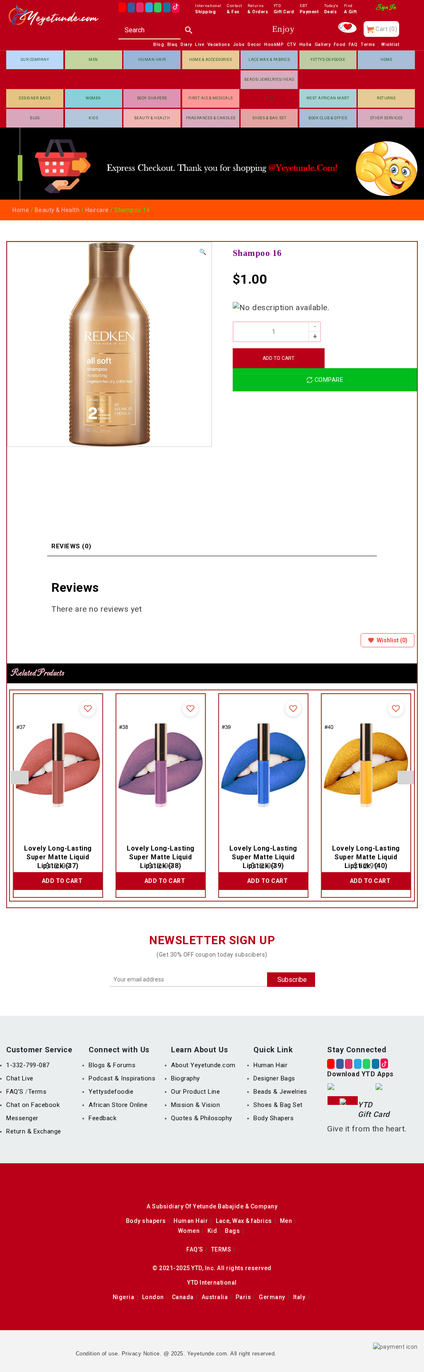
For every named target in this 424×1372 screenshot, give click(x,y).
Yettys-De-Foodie (328, 60)
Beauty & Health (152, 118)
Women (93, 98)
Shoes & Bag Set (269, 118)
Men (93, 60)
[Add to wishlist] (88, 708)
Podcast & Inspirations (122, 1078)
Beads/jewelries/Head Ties (269, 83)
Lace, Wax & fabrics (244, 1221)
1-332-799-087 (28, 1065)
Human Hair (152, 60)
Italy (299, 1297)
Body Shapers (152, 98)
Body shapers (146, 1221)
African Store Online (118, 1105)
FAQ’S (15, 1091)
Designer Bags (35, 98)
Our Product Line (195, 1091)
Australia (215, 1297)
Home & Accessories (210, 60)
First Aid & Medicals (210, 98)
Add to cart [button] (62, 881)
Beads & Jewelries (280, 1091)
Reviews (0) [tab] (71, 546)
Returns (386, 98)
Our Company (35, 60)
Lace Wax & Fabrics (269, 60)
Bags (232, 1230)
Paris (243, 1297)
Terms (37, 1091)
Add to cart (278, 358)
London (153, 1297)
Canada (183, 1297)
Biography (185, 1078)
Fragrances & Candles (211, 118)
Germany (272, 1297)
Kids (93, 118)
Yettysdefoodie (111, 1091)
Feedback (102, 1118)
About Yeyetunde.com (203, 1065)
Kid (212, 1230)
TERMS (221, 1249)
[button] (203, 252)
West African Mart (327, 98)
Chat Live (20, 1078)
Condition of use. (98, 1353)
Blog (35, 118)
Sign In (386, 7)
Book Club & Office (327, 118)
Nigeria (124, 1297)
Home (386, 60)
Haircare (97, 210)
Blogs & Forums (112, 1065)
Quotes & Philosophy (201, 1118)
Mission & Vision (195, 1105)
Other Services (386, 118)
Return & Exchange (33, 1131)
